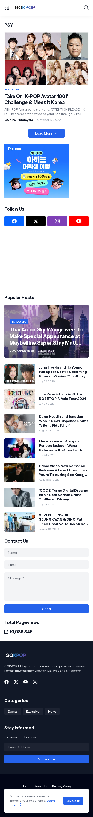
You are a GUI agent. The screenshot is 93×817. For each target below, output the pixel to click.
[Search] (86, 7)
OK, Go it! (73, 801)
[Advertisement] (36, 260)
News (52, 711)
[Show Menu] (6, 7)
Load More (44, 133)
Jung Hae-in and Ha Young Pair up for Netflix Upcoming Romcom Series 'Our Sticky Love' (63, 371)
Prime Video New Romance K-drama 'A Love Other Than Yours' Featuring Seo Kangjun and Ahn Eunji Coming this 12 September (64, 470)
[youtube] (79, 221)
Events (13, 711)
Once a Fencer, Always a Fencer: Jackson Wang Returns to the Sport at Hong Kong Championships (63, 445)
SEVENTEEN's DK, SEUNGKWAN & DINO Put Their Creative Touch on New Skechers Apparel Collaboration (63, 519)
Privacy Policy (61, 786)
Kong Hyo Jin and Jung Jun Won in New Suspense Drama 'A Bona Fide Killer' (63, 421)
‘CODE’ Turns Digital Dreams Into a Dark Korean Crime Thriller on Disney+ (63, 494)
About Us (41, 786)
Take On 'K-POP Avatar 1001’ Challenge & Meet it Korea (36, 99)
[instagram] (57, 221)
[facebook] (14, 221)
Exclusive (33, 711)
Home (26, 786)
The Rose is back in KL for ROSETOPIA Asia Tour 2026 (63, 396)
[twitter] (36, 221)
